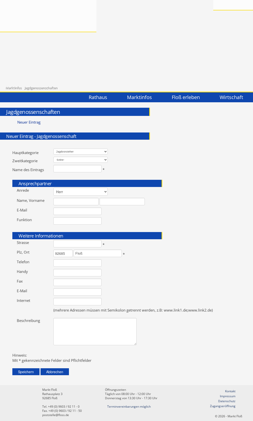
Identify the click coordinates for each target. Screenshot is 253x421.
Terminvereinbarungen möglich (129, 406)
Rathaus (98, 97)
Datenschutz (226, 401)
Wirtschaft (231, 97)
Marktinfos (13, 87)
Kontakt (230, 391)
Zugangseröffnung (222, 406)
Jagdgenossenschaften (40, 87)
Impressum (227, 396)
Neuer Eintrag (29, 122)
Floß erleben (186, 97)
